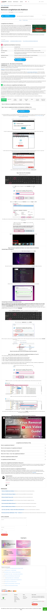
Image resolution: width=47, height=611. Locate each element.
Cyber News (10, 1)
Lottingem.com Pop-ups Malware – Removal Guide (12, 583)
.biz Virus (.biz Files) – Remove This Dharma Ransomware (13, 509)
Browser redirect (7, 5)
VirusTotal (34, 472)
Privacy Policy (25, 20)
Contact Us (24, 598)
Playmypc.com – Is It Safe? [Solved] (11, 570)
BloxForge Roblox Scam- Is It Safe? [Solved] (12, 577)
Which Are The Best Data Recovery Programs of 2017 (15, 568)
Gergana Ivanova (5, 12)
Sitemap (15, 596)
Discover (15, 594)
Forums (15, 601)
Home (2, 5)
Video (15, 600)
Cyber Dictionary (16, 598)
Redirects (3, 69)
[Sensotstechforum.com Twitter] (39, 1)
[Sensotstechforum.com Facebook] (40, 1)
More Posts (8, 482)
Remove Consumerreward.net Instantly (12, 585)
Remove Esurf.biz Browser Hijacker (9, 494)
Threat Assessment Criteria (23, 116)
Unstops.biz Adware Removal (7, 500)
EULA (20, 20)
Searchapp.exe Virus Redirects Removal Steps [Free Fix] (13, 579)
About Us (24, 596)
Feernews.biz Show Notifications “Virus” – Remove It (12, 512)
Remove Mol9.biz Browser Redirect (8, 506)
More (24, 594)
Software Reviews (17, 599)
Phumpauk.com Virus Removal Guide (10, 581)
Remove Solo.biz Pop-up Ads (7, 497)
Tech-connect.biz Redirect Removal (9, 503)
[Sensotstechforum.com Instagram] (43, 1)
